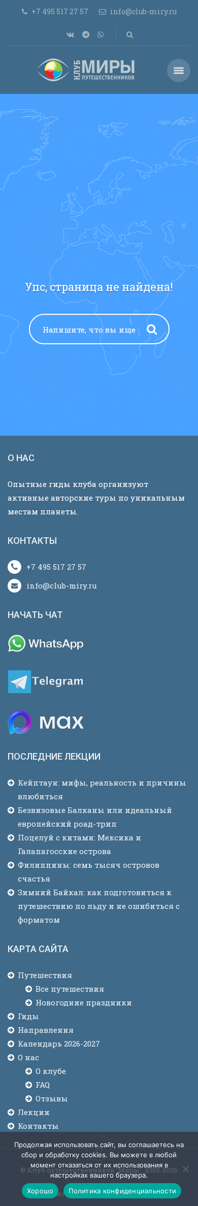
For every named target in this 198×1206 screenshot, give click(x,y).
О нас (28, 1057)
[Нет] (185, 1169)
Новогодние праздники (84, 1002)
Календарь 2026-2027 (59, 1043)
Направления (46, 1030)
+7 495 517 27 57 (56, 567)
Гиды (28, 1016)
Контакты (38, 1126)
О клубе (51, 1071)
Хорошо (40, 1191)
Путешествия (45, 975)
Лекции (34, 1112)
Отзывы (52, 1098)
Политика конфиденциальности (122, 1191)
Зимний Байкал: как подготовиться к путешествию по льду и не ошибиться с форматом (99, 906)
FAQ (43, 1085)
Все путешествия (70, 989)
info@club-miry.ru (61, 585)
